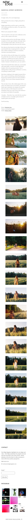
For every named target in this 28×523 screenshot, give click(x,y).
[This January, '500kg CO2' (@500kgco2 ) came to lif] (6, 500)
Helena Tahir (8, 110)
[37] (16, 432)
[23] (16, 295)
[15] (16, 209)
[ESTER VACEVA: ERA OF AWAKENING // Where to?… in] (22, 492)
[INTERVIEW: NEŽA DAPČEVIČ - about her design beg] (14, 492)
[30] (16, 363)
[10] (16, 175)
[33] (16, 397)
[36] (16, 414)
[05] (16, 140)
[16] (16, 226)
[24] (16, 312)
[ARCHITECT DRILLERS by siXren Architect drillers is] (6, 492)
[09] (16, 158)
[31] (16, 380)
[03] (16, 123)
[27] (16, 346)
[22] (16, 277)
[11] (16, 192)
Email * (3, 470)
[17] (16, 243)
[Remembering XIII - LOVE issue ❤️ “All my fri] (22, 508)
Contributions (4, 14)
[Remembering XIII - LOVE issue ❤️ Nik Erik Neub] (14, 508)
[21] (16, 260)
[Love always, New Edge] (14, 500)
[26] (16, 329)
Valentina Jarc (8, 107)
